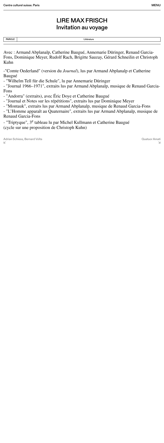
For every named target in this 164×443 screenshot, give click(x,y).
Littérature (89, 39)
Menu (156, 5)
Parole (10, 39)
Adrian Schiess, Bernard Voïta (22, 139)
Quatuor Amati (151, 139)
